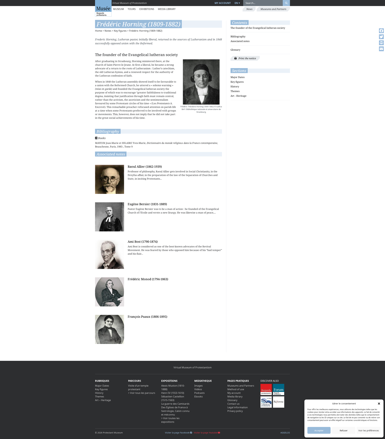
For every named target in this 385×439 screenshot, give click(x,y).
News (249, 9)
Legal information (237, 407)
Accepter (318, 430)
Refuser (344, 430)
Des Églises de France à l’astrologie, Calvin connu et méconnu (175, 411)
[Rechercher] (286, 3)
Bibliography (238, 36)
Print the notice (247, 58)
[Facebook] (381, 31)
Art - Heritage (238, 95)
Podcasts (199, 393)
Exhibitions (146, 9)
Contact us (233, 403)
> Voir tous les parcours (141, 393)
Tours (132, 9)
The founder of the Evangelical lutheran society (258, 28)
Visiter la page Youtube (206, 432)
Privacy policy (235, 411)
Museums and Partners (273, 9)
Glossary (235, 49)
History (235, 86)
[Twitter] (381, 37)
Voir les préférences (368, 430)
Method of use (235, 389)
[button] (378, 403)
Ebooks (198, 396)
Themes (235, 91)
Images (198, 385)
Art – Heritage (103, 400)
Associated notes (240, 41)
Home (98, 30)
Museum (118, 9)
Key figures (120, 30)
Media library (167, 9)
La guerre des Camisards (175, 403)
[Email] (381, 49)
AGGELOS (285, 432)
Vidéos (198, 389)
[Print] (381, 43)
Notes (108, 30)
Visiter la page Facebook (177, 432)
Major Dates (238, 77)
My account (223, 3)
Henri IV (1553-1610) (172, 393)
